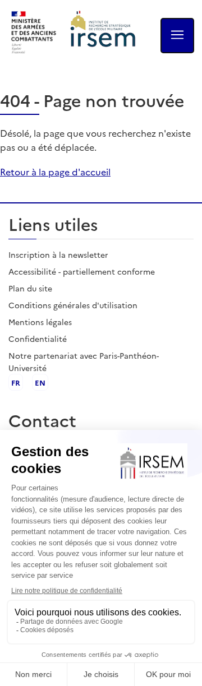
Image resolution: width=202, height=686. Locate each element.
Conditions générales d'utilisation (72, 304)
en (40, 382)
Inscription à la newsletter (58, 254)
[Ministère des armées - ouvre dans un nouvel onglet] (34, 33)
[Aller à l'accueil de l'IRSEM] (103, 33)
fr (15, 382)
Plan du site (30, 288)
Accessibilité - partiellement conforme (81, 271)
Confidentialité (37, 338)
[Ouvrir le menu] (177, 35)
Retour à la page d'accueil (55, 171)
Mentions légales (40, 321)
